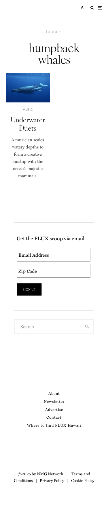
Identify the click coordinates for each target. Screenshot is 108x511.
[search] (87, 326)
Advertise (54, 409)
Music (27, 109)
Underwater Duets (28, 123)
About (54, 393)
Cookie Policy (82, 480)
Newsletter (54, 401)
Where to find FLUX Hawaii (54, 425)
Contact (54, 417)
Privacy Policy (52, 480)
